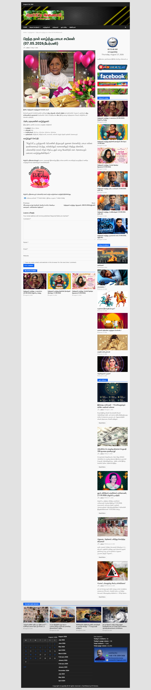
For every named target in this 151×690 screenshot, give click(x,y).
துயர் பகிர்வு (64, 27)
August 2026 (63, 636)
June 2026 (62, 643)
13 (40, 651)
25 (30, 658)
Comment (27, 219)
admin (28, 48)
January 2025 (63, 667)
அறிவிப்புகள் (72, 27)
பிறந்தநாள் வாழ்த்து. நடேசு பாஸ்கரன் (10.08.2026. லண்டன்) (112, 179)
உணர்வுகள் (112, 256)
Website (26, 256)
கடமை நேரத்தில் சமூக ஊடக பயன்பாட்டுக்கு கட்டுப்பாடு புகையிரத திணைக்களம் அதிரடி (62, 614)
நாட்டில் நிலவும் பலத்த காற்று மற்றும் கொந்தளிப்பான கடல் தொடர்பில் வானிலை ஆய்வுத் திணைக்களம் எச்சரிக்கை (115, 614)
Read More (102, 423)
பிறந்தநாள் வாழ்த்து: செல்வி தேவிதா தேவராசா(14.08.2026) (83, 281)
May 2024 (62, 677)
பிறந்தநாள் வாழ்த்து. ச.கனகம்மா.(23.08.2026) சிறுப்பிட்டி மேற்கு (34, 281)
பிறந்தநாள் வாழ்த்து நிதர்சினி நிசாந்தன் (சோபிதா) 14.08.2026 (59, 281)
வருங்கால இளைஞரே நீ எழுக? (112, 299)
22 (50, 655)
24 (26, 658)
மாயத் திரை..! (112, 277)
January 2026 (63, 660)
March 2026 (62, 653)
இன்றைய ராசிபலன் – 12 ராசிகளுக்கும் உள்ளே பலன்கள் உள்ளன (112, 392)
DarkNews (85, 686)
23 (55, 655)
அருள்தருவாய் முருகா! (112, 364)
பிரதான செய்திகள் (34, 27)
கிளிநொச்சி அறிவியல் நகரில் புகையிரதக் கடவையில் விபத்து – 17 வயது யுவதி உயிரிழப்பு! (88, 614)
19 (35, 655)
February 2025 (63, 664)
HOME (25, 27)
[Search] (125, 27)
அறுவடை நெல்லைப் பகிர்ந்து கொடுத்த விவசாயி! (112, 526)
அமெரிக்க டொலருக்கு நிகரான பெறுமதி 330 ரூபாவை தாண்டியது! (112, 436)
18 (30, 655)
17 (26, 655)
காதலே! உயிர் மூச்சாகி (112, 342)
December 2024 (64, 670)
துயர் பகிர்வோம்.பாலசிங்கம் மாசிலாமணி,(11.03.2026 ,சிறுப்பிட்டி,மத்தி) (112, 480)
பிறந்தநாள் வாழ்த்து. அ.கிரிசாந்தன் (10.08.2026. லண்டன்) (112, 202)
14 (45, 651)
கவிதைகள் (55, 27)
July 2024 (62, 674)
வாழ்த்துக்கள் (46, 27)
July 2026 (62, 640)
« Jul (24, 667)
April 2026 (62, 650)
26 (35, 658)
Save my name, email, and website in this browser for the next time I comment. (50, 262)
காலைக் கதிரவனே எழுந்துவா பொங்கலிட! (112, 321)
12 (35, 651)
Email (25, 249)
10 (26, 651)
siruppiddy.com (28, 20)
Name (25, 242)
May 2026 (62, 647)
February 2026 (63, 657)
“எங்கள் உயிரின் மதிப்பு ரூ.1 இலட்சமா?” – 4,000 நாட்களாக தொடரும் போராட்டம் (35, 614)
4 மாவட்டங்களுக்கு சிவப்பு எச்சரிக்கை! (112, 570)
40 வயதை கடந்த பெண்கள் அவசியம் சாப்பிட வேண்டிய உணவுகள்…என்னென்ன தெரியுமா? (39, 205)
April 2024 (62, 681)
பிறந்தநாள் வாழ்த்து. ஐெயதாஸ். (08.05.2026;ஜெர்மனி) (79, 204)
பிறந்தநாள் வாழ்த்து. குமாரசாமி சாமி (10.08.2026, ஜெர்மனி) (112, 226)
